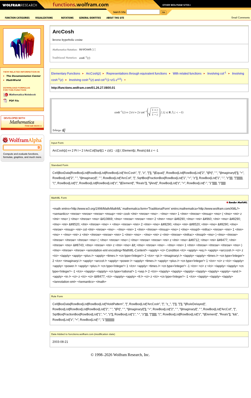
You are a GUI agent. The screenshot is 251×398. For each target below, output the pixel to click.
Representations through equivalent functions (136, 73)
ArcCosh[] (93, 73)
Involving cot (216, 73)
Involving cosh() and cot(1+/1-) (95, 80)
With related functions (187, 73)
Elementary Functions (65, 73)
